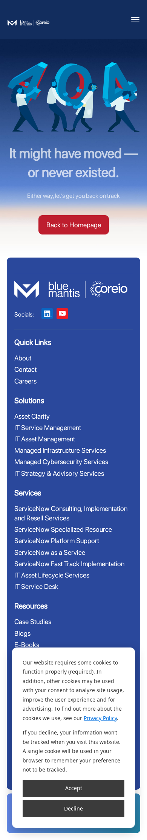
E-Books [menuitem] (26, 645)
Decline (73, 808)
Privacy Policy (100, 718)
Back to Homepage (73, 225)
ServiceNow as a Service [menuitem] (49, 552)
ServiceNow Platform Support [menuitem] (56, 541)
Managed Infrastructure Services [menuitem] (60, 450)
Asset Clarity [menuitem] (32, 416)
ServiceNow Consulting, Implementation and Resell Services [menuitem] (70, 513)
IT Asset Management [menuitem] (44, 439)
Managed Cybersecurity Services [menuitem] (61, 462)
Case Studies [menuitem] (32, 622)
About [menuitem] (22, 358)
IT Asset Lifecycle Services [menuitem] (51, 575)
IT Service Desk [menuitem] (36, 586)
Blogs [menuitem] (22, 633)
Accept (73, 788)
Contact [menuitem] (25, 369)
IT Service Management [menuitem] (47, 428)
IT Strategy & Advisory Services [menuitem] (59, 473)
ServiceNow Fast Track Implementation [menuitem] (69, 564)
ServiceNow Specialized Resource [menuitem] (63, 529)
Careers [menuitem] (25, 381)
